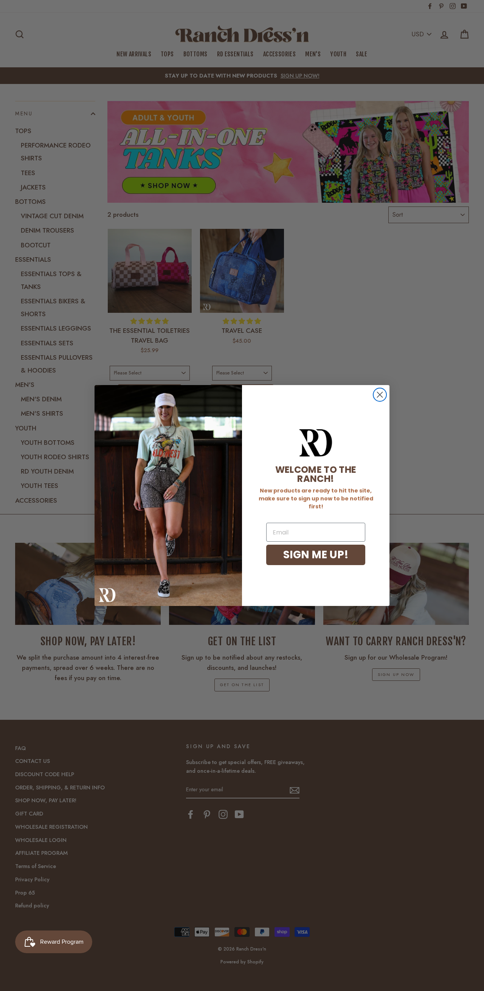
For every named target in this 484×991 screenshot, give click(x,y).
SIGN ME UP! (316, 554)
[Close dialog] (379, 394)
